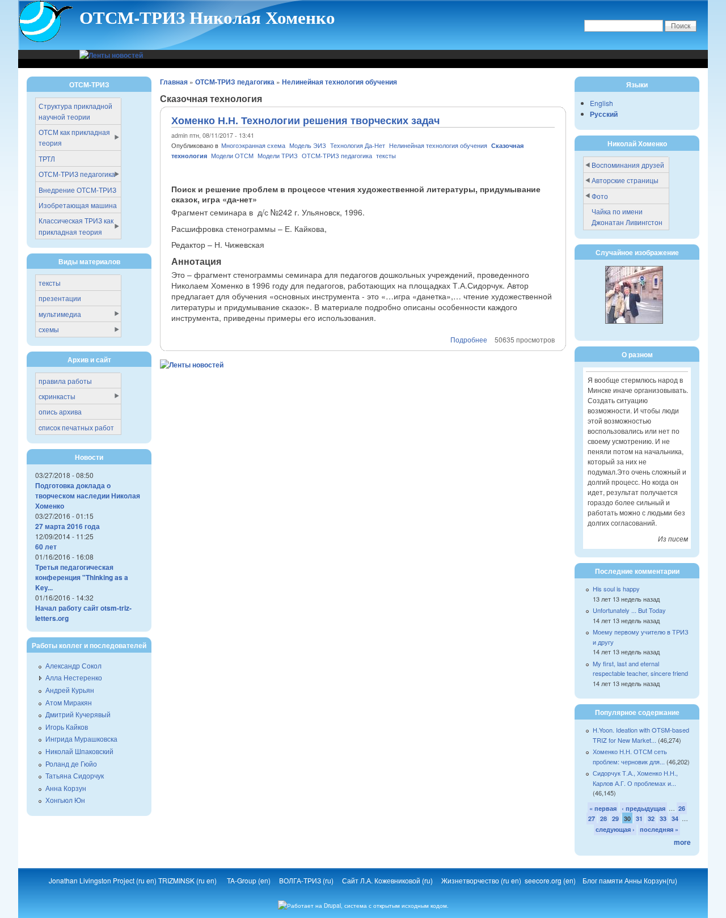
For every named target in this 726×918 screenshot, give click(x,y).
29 (615, 818)
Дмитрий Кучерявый (78, 714)
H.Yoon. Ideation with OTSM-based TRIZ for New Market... (641, 734)
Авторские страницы (625, 180)
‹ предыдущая (643, 808)
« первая (603, 808)
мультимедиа (60, 314)
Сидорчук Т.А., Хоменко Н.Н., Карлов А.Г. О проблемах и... (635, 778)
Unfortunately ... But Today (629, 610)
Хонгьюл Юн (65, 800)
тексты (386, 155)
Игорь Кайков (66, 726)
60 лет (46, 547)
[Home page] (46, 40)
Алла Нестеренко (73, 677)
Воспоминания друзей (628, 165)
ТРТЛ (47, 158)
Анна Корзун (65, 788)
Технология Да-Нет (357, 145)
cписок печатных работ (76, 427)
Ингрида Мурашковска (81, 738)
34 (675, 818)
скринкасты (57, 396)
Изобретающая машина (78, 205)
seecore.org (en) (551, 880)
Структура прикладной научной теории (75, 111)
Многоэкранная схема (254, 145)
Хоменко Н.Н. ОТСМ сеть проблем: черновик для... (630, 756)
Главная (174, 82)
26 (681, 808)
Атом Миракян (68, 702)
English (601, 103)
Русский (604, 114)
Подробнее (468, 339)
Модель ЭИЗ (307, 145)
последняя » (659, 829)
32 (651, 818)
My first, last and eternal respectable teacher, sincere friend (640, 668)
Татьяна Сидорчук (74, 775)
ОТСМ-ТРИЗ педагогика (235, 82)
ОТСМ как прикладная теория (74, 137)
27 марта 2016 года (67, 526)
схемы (49, 329)
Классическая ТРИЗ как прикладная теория (76, 225)
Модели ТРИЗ (278, 155)
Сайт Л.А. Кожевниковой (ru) (388, 880)
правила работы (65, 381)
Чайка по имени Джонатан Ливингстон (627, 216)
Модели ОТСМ (232, 155)
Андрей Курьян (69, 690)
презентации (60, 298)
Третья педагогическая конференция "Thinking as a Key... (81, 577)
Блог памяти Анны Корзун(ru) (630, 880)
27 (591, 818)
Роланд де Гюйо (71, 763)
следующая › (615, 829)
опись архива (60, 411)
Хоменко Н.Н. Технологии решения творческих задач (305, 120)
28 (603, 818)
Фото (600, 196)
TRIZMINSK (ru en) (187, 880)
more (682, 842)
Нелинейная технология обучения (339, 82)
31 (639, 818)
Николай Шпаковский (79, 751)
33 (663, 818)
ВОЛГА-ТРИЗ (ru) (307, 880)
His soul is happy (616, 588)
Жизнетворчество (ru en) (483, 880)
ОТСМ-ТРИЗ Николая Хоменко (207, 17)
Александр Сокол (73, 665)
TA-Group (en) (248, 880)
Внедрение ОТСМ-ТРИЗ (77, 189)
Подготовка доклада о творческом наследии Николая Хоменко (87, 495)
